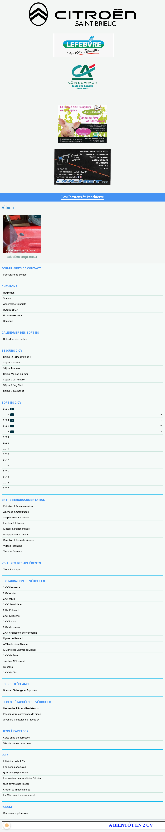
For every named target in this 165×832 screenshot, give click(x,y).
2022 (8, 431)
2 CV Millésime (11, 615)
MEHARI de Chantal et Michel (19, 649)
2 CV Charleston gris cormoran (20, 632)
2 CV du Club (10, 672)
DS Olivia (8, 666)
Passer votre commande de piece (22, 714)
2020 (6, 442)
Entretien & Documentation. (18, 506)
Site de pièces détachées (17, 743)
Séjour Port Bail (11, 362)
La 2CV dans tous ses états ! (19, 795)
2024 (8, 420)
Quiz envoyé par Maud (15, 772)
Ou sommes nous (12, 315)
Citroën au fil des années (16, 789)
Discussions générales (15, 813)
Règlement (9, 292)
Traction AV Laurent (14, 661)
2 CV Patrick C (11, 610)
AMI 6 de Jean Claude (15, 644)
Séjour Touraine (11, 368)
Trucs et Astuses (12, 551)
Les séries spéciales (14, 767)
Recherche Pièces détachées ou (21, 708)
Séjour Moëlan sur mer (15, 374)
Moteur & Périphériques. (16, 528)
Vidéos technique (12, 545)
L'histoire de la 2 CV (14, 761)
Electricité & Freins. (13, 523)
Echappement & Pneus (16, 534)
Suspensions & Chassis (16, 517)
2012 (6, 488)
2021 (6, 437)
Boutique (8, 321)
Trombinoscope (11, 569)
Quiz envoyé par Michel (16, 783)
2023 (8, 426)
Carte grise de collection (16, 737)
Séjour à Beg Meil (13, 385)
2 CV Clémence (11, 587)
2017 (6, 459)
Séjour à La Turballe (14, 379)
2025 (8, 414)
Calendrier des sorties (15, 339)
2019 (6, 448)
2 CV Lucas (9, 621)
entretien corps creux (22, 257)
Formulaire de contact (15, 274)
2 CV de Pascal (11, 627)
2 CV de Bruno (11, 655)
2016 (6, 465)
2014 (6, 477)
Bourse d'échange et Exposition (20, 690)
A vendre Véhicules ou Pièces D (21, 719)
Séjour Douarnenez (13, 390)
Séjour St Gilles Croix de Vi (17, 356)
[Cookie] (6, 825)
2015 (6, 471)
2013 (6, 482)
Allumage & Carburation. (16, 511)
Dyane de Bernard (13, 638)
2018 (6, 454)
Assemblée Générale (14, 304)
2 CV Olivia (9, 598)
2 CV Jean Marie (12, 604)
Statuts (7, 298)
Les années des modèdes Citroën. (22, 778)
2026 (8, 408)
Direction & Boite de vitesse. (18, 540)
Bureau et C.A (10, 309)
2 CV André (9, 593)
